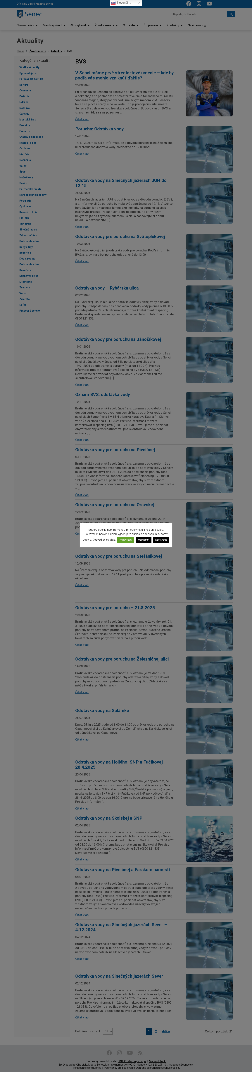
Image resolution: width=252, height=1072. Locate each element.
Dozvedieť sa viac (103, 539)
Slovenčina (123, 2)
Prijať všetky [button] (126, 539)
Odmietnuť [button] (143, 539)
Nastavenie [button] (161, 539)
